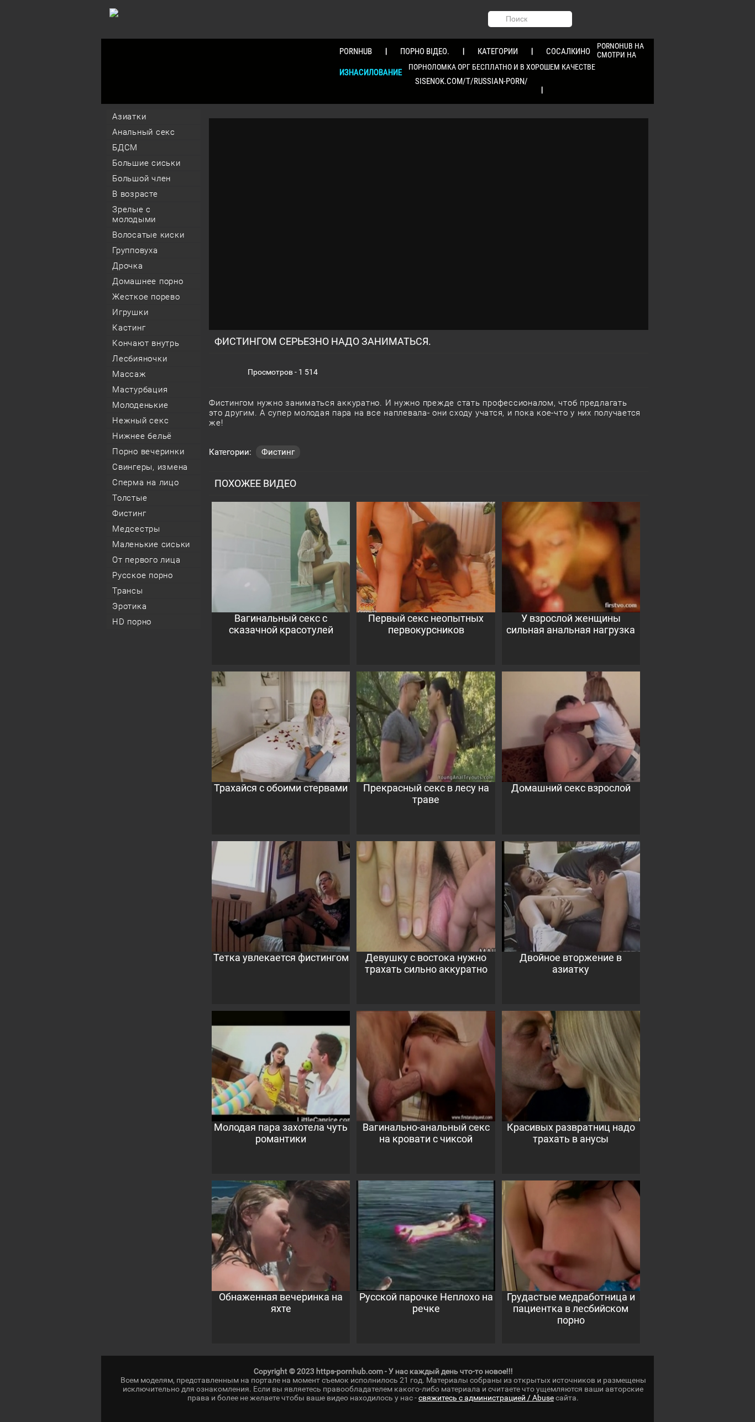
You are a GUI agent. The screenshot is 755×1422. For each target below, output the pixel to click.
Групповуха (135, 250)
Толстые (129, 498)
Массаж (129, 374)
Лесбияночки (139, 359)
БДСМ (125, 148)
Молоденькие (140, 405)
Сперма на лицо (145, 482)
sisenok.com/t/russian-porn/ (471, 81)
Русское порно (142, 575)
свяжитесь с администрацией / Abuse (486, 1397)
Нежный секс (140, 421)
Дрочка (127, 266)
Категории (498, 51)
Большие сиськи (146, 163)
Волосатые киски (148, 235)
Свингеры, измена (150, 467)
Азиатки (129, 117)
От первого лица (146, 560)
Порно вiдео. (424, 51)
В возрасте (135, 194)
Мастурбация (139, 390)
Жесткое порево (146, 297)
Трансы (127, 591)
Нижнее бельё (142, 436)
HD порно (131, 622)
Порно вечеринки (148, 451)
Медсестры (136, 529)
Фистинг (129, 513)
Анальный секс (143, 132)
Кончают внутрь (146, 343)
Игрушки (130, 312)
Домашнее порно (147, 281)
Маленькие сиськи (151, 544)
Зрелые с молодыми (134, 214)
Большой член (141, 178)
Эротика (129, 606)
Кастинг (128, 328)
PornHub (355, 51)
